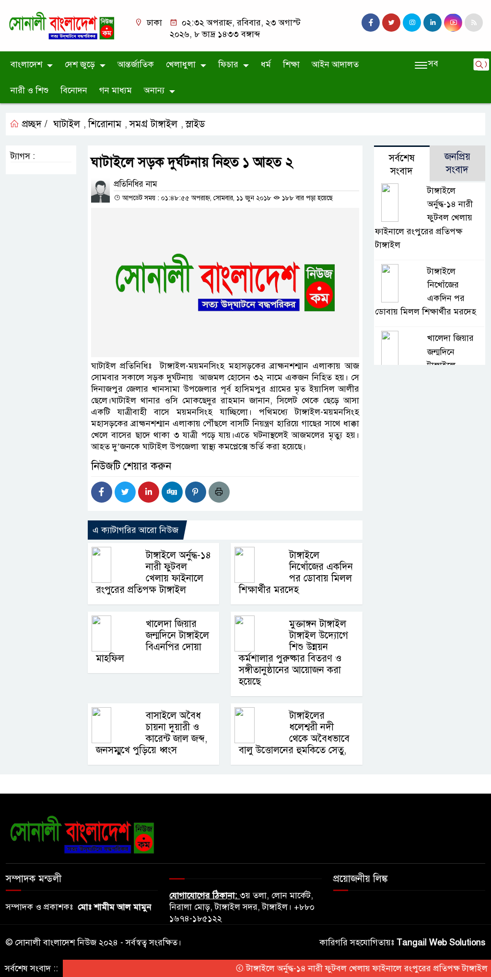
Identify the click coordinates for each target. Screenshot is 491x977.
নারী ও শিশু (29, 90)
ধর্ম (266, 64)
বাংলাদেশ (26, 64)
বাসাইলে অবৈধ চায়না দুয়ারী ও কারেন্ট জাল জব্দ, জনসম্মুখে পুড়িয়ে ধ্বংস (151, 733)
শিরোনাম (104, 124)
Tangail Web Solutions (441, 942)
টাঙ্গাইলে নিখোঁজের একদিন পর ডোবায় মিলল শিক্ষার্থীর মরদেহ (295, 572)
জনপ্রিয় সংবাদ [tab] (457, 163)
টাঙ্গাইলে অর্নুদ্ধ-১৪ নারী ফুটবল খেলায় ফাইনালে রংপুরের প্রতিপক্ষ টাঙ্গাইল (153, 572)
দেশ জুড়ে (80, 64)
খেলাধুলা (181, 64)
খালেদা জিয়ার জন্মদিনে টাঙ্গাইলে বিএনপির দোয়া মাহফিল (152, 641)
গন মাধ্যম (115, 90)
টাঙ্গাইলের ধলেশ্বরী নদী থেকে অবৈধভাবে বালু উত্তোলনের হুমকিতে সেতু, (294, 733)
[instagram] (412, 22)
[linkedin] (432, 22)
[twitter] (391, 22)
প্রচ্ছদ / (33, 124)
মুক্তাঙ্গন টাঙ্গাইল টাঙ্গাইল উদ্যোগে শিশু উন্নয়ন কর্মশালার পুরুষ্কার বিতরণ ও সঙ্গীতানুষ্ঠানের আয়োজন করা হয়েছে (293, 653)
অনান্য (154, 90)
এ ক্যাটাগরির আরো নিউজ (135, 530)
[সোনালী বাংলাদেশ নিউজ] (61, 25)
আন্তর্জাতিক (135, 64)
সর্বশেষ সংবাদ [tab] (402, 164)
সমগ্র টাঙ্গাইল (153, 124)
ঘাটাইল (66, 124)
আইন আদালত (335, 64)
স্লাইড (195, 124)
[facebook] (371, 22)
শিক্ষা (291, 64)
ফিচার (228, 64)
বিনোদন (73, 90)
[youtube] (453, 22)
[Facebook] (101, 492)
